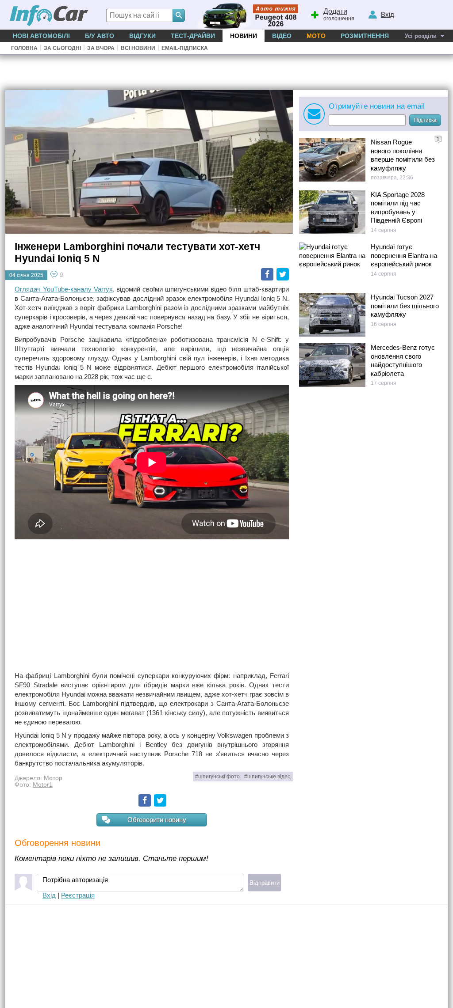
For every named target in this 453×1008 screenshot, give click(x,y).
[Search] (179, 15)
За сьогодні (62, 48)
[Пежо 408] (245, 15)
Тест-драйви (193, 35)
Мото (316, 35)
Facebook (267, 274)
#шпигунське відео (267, 776)
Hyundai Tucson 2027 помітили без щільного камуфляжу (405, 305)
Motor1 (43, 784)
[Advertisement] (152, 605)
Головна (24, 48)
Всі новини (138, 48)
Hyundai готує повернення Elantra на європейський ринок (404, 255)
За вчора (101, 48)
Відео (282, 35)
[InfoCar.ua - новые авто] (49, 16)
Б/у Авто (99, 35)
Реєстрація (78, 895)
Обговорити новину (156, 819)
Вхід (49, 895)
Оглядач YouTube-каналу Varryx (64, 289)
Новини (243, 35)
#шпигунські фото (217, 776)
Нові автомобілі (41, 35)
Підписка (425, 120)
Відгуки (142, 35)
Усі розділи (421, 36)
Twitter (282, 274)
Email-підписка (184, 48)
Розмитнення (365, 35)
